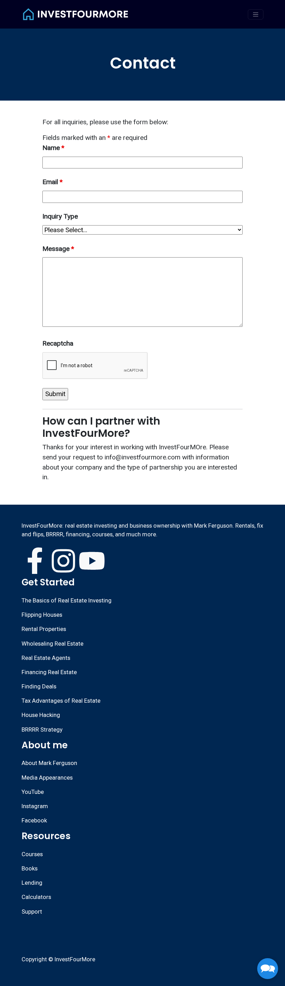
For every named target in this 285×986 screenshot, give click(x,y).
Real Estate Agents (46, 657)
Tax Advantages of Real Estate (61, 700)
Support (32, 911)
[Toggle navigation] (255, 14)
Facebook (34, 820)
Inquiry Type (60, 216)
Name (53, 148)
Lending (32, 882)
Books (30, 868)
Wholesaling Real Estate (52, 643)
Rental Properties (44, 628)
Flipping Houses (42, 614)
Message (58, 249)
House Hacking (41, 714)
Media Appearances (47, 777)
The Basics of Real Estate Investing (67, 600)
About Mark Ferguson (49, 762)
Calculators (36, 896)
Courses (32, 854)
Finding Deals (39, 686)
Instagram (35, 806)
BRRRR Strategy (42, 729)
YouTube (33, 791)
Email (52, 182)
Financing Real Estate (49, 672)
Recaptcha (57, 343)
